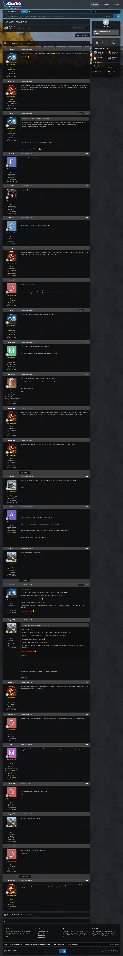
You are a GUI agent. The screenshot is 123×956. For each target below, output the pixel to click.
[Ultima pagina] (22, 43)
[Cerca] (118, 11)
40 (12, 495)
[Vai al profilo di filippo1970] (11, 557)
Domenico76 (11, 280)
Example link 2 (42, 935)
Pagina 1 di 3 (29, 43)
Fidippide (11, 153)
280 (12, 100)
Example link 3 (42, 937)
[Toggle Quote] (23, 118)
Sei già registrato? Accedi (11, 11)
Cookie (21, 952)
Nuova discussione (82, 35)
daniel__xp (11, 81)
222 (12, 393)
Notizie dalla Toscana (28, 29)
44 (12, 763)
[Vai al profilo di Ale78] (11, 515)
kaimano (11, 476)
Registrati (24, 11)
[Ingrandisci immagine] (54, 53)
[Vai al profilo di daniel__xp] (11, 90)
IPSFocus (14, 950)
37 (12, 236)
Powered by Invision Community (110, 951)
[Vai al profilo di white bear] (11, 383)
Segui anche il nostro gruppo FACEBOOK (102, 32)
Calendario (106, 4)
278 (12, 204)
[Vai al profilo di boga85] (11, 194)
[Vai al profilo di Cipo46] (11, 226)
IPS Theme (7, 950)
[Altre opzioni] (87, 49)
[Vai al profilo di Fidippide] (11, 162)
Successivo (15, 43)
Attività (116, 4)
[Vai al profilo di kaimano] (11, 485)
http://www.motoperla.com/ (38, 537)
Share (68, 28)
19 (12, 525)
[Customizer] (30, 11)
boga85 (11, 186)
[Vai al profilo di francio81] (6, 28)
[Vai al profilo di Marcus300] (11, 351)
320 (12, 172)
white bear (11, 374)
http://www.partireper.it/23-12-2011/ (31, 444)
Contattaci (15, 952)
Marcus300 (11, 342)
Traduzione (7, 952)
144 (12, 68)
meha (11, 744)
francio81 (14, 27)
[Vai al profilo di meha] (11, 753)
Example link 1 (42, 933)
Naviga (95, 4)
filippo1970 (11, 548)
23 (12, 298)
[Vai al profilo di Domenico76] (11, 288)
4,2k (12, 567)
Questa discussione (110, 11)
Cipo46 (11, 217)
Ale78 (11, 506)
